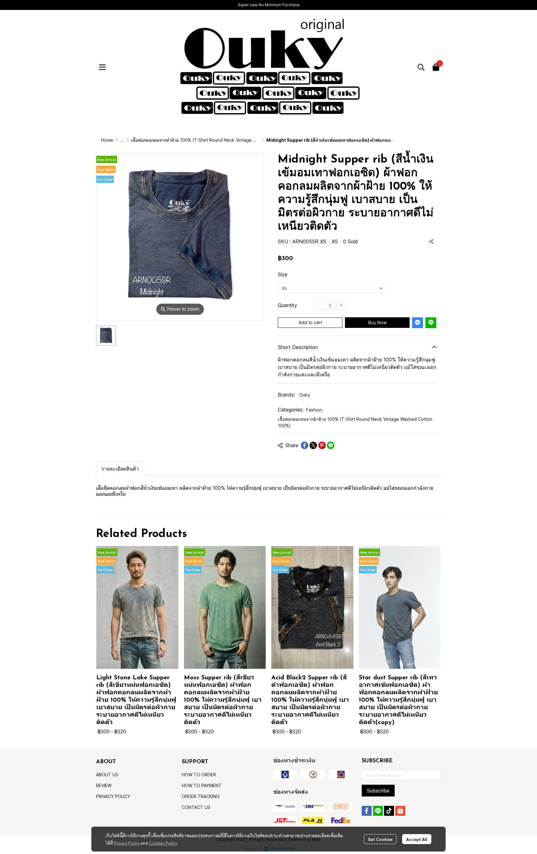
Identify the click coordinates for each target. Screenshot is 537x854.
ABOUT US (107, 774)
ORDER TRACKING (201, 796)
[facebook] (367, 811)
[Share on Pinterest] (322, 445)
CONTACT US (196, 807)
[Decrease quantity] (318, 305)
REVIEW (104, 785)
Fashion (314, 409)
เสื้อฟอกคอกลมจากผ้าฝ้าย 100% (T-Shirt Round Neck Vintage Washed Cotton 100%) (215, 140)
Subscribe (378, 790)
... (122, 140)
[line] (378, 811)
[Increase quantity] (341, 305)
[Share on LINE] (330, 445)
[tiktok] (389, 811)
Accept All (416, 839)
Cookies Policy (163, 843)
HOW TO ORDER (199, 774)
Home (107, 140)
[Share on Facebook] (304, 445)
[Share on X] (313, 445)
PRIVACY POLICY (113, 796)
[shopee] (400, 811)
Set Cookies (380, 839)
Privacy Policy (127, 843)
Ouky (304, 394)
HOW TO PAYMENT (202, 785)
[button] (421, 67)
